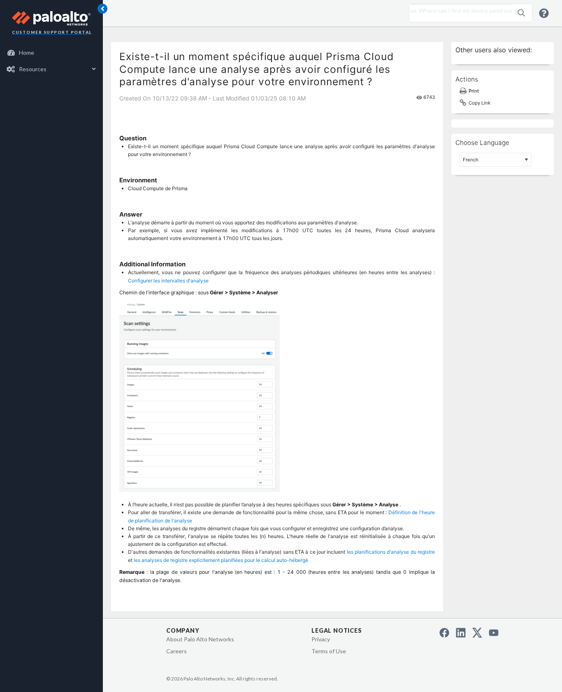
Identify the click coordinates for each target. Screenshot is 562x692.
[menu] (51, 60)
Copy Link (479, 103)
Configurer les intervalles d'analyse (168, 280)
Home (26, 52)
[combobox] (458, 10)
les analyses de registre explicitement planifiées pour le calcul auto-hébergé (221, 560)
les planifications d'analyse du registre (391, 552)
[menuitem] (51, 52)
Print (474, 91)
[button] (521, 12)
